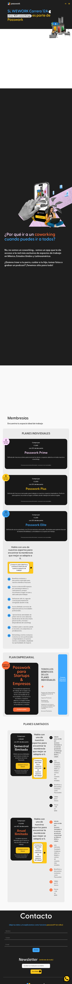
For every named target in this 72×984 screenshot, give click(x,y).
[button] (69, 4)
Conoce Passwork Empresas (63, 679)
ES (65, 4)
